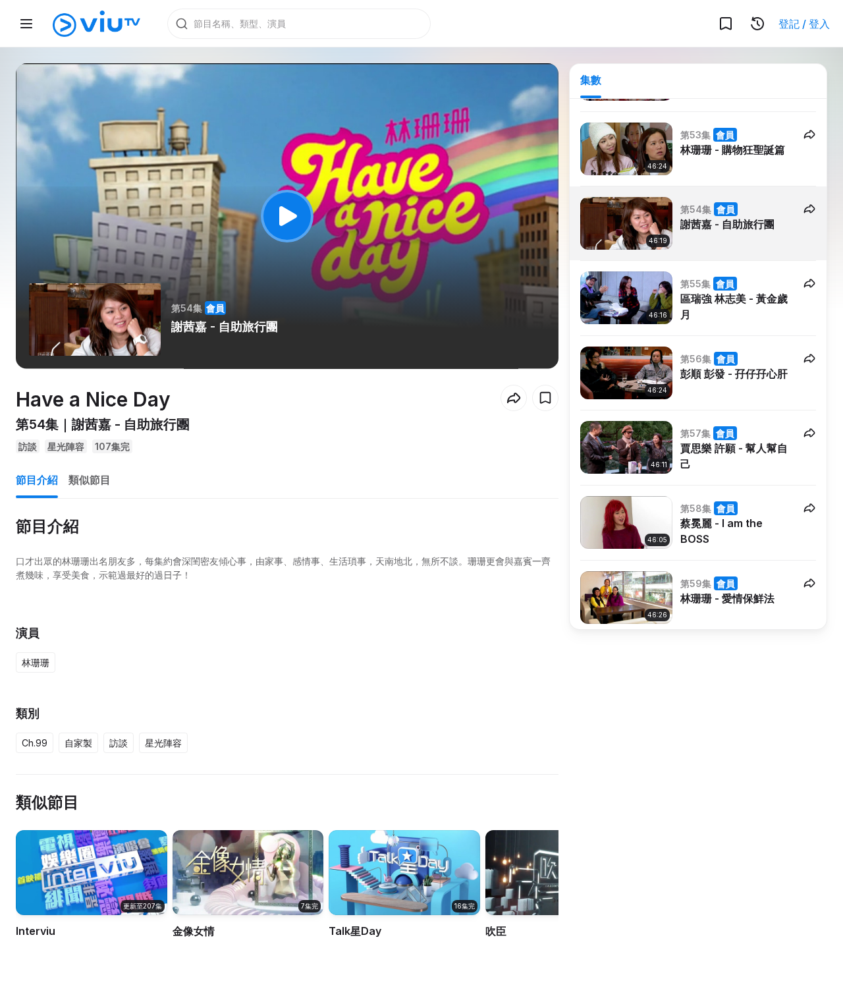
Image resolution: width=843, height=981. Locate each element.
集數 (590, 79)
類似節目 (89, 479)
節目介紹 (37, 479)
